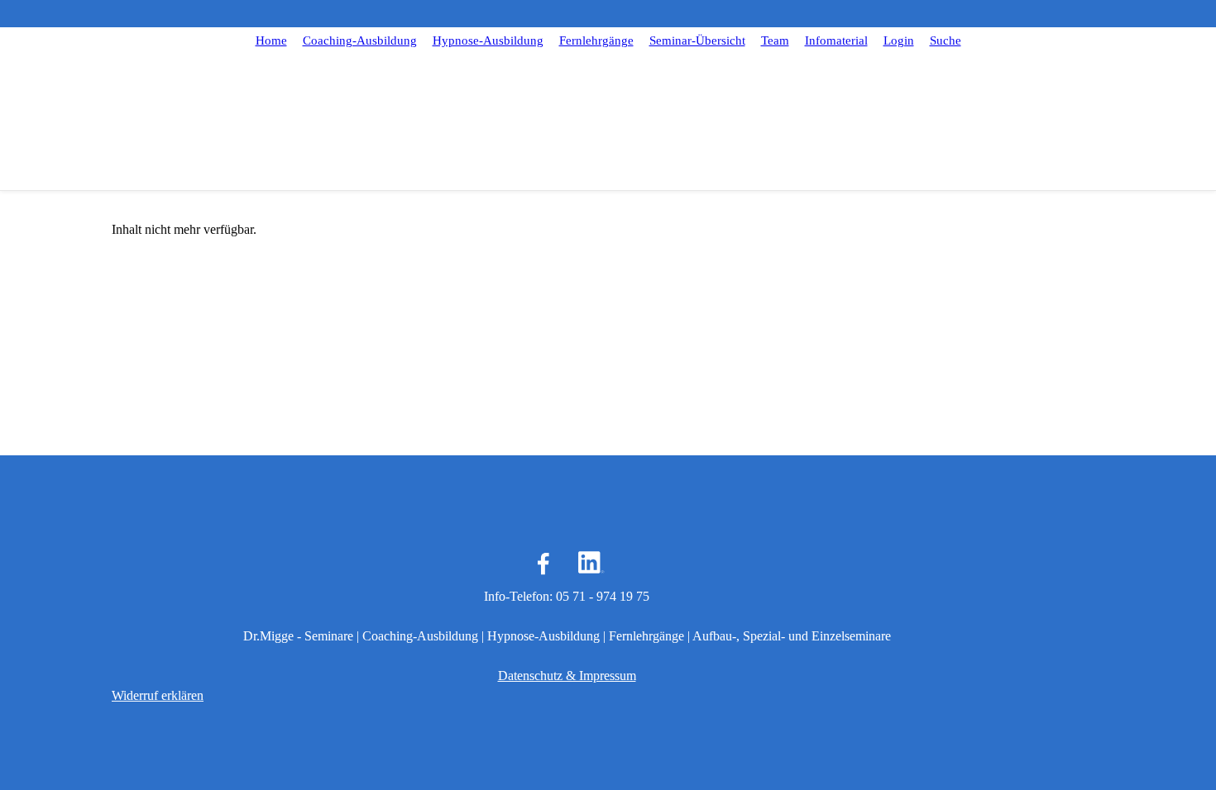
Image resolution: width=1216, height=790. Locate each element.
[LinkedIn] (590, 563)
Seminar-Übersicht (697, 40)
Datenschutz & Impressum (567, 676)
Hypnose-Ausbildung (488, 40)
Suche (945, 40)
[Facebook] (543, 563)
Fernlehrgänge (596, 40)
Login (898, 40)
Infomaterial (836, 40)
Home (271, 40)
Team (775, 40)
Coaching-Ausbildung (360, 40)
